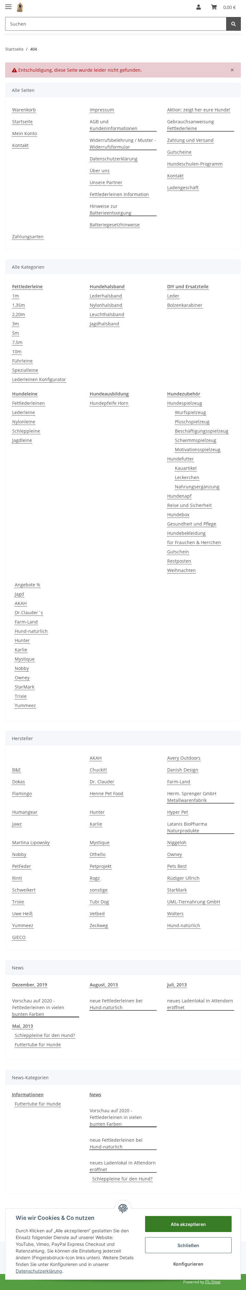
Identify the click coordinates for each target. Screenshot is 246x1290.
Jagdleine (22, 440)
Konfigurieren (188, 1264)
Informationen (28, 1094)
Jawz (17, 824)
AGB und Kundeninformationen (113, 124)
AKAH (21, 603)
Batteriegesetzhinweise (115, 225)
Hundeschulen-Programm (195, 164)
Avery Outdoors (184, 758)
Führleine (22, 361)
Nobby (22, 668)
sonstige (99, 890)
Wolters (175, 913)
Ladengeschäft (183, 187)
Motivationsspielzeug (197, 449)
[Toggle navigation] (8, 4)
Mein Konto (24, 133)
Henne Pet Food (106, 793)
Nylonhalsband (106, 305)
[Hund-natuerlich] (20, 7)
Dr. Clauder (102, 782)
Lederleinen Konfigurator (39, 379)
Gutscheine (179, 152)
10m (16, 351)
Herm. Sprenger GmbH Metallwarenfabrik (191, 796)
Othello (97, 854)
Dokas (18, 782)
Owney (22, 677)
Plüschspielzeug (192, 422)
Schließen (188, 1245)
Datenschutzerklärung (113, 159)
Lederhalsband (106, 296)
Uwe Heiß (22, 913)
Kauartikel (186, 468)
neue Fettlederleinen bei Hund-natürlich (116, 1004)
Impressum (102, 110)
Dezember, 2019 (29, 985)
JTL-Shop (212, 1282)
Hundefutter (180, 459)
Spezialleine (25, 370)
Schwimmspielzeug (195, 440)
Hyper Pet (177, 812)
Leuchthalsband (107, 314)
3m (15, 324)
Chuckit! (98, 770)
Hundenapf (179, 496)
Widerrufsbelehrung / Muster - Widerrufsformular (123, 143)
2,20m (18, 314)
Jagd (19, 594)
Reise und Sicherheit (189, 505)
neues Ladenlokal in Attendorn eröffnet (200, 1004)
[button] (198, 7)
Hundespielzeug (184, 403)
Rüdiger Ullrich (183, 878)
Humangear (24, 812)
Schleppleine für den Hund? (45, 1035)
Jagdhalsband (104, 324)
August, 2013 (104, 985)
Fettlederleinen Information (119, 194)
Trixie (21, 696)
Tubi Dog (99, 902)
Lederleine (23, 412)
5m (15, 333)
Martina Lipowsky (31, 842)
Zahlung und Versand (190, 140)
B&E (16, 770)
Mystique (25, 659)
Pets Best (177, 866)
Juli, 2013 (177, 985)
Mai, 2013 (22, 1026)
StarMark (24, 687)
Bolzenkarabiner (184, 305)
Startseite (22, 121)
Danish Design (182, 770)
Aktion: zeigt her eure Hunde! (198, 110)
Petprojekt (100, 866)
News (95, 1094)
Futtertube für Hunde (38, 1044)
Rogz (95, 878)
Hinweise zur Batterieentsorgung (110, 209)
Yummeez (25, 705)
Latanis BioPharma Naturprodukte (187, 827)
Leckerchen (187, 477)
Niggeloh (176, 842)
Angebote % (27, 585)
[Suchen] (233, 24)
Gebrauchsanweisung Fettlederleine (190, 124)
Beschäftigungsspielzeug (201, 431)
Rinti (17, 878)
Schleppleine (26, 431)
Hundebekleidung (186, 533)
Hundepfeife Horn (109, 403)
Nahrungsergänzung (197, 487)
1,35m (18, 305)
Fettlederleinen (28, 403)
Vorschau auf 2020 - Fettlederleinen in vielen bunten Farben (38, 1007)
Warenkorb (24, 110)
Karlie (21, 650)
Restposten (179, 561)
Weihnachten (181, 570)
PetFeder (21, 866)
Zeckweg (99, 925)
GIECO (19, 937)
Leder (173, 296)
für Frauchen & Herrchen (194, 542)
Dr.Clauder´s (29, 612)
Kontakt (20, 145)
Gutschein (178, 552)
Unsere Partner (106, 182)
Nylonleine (23, 422)
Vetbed (97, 913)
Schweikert (24, 890)
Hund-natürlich (31, 631)
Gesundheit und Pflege (191, 524)
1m (15, 296)
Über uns (100, 170)
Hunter (22, 640)
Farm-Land (26, 622)
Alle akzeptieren (188, 1224)
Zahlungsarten (28, 236)
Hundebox (178, 514)
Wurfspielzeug (190, 412)
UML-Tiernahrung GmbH (193, 902)
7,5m (17, 342)
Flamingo (22, 793)
